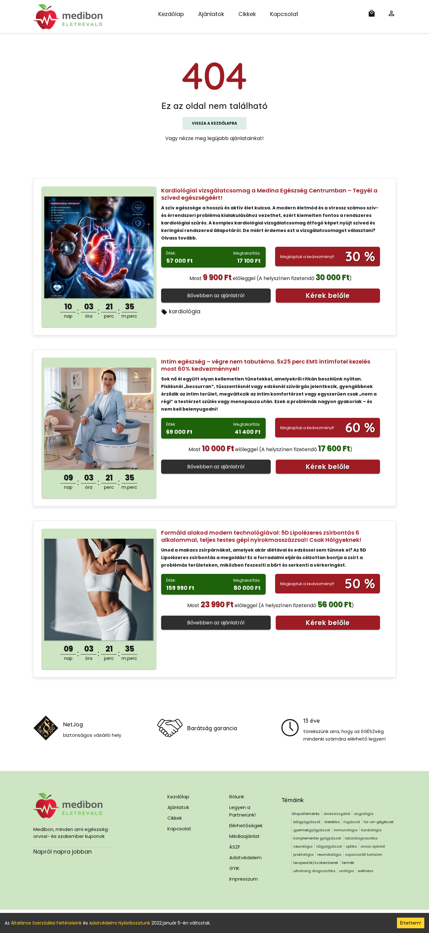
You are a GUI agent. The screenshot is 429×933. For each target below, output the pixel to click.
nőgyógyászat (329, 846)
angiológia (363, 813)
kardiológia (184, 311)
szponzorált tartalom (363, 854)
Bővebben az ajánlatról (215, 295)
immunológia (345, 830)
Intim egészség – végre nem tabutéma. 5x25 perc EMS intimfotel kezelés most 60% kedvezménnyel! (265, 365)
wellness (365, 870)
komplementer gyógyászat (317, 838)
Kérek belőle (328, 295)
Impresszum (243, 879)
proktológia (303, 854)
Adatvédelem (245, 857)
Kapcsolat (284, 14)
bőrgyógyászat (306, 821)
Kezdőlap (171, 14)
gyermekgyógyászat (311, 830)
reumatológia (329, 854)
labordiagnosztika (361, 838)
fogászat (352, 821)
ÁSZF (234, 847)
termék (348, 862)
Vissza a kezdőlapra (214, 123)
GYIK (234, 868)
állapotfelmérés (305, 813)
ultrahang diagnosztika (314, 870)
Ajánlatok (211, 14)
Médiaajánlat (244, 836)
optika (351, 846)
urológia (346, 870)
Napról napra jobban (62, 851)
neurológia (302, 846)
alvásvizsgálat (336, 813)
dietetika (332, 821)
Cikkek (247, 14)
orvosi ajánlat (373, 846)
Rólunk (236, 796)
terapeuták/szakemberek (315, 862)
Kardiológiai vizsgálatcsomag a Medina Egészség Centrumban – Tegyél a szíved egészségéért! (269, 194)
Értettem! (410, 923)
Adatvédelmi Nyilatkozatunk (119, 923)
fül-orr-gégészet (379, 821)
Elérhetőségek (246, 825)
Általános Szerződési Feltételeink (46, 923)
